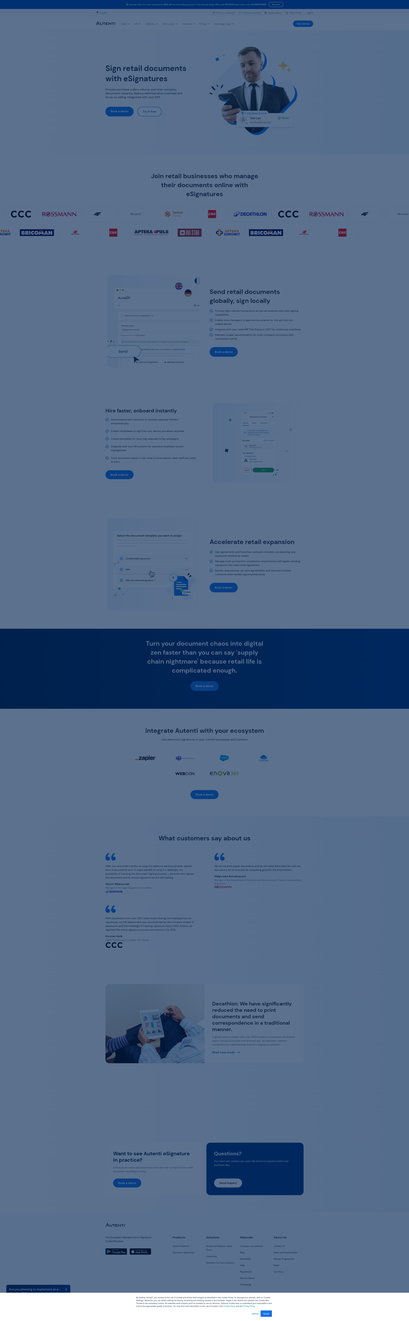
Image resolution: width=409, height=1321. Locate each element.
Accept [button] (266, 1313)
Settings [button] (255, 1313)
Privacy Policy (249, 1306)
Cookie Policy (229, 1306)
